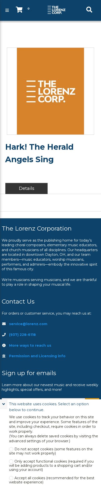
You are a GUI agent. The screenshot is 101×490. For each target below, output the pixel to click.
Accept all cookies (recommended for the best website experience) (51, 480)
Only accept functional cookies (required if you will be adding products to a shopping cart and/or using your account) (51, 465)
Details (26, 188)
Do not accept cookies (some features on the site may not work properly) (51, 451)
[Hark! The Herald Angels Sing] (50, 91)
